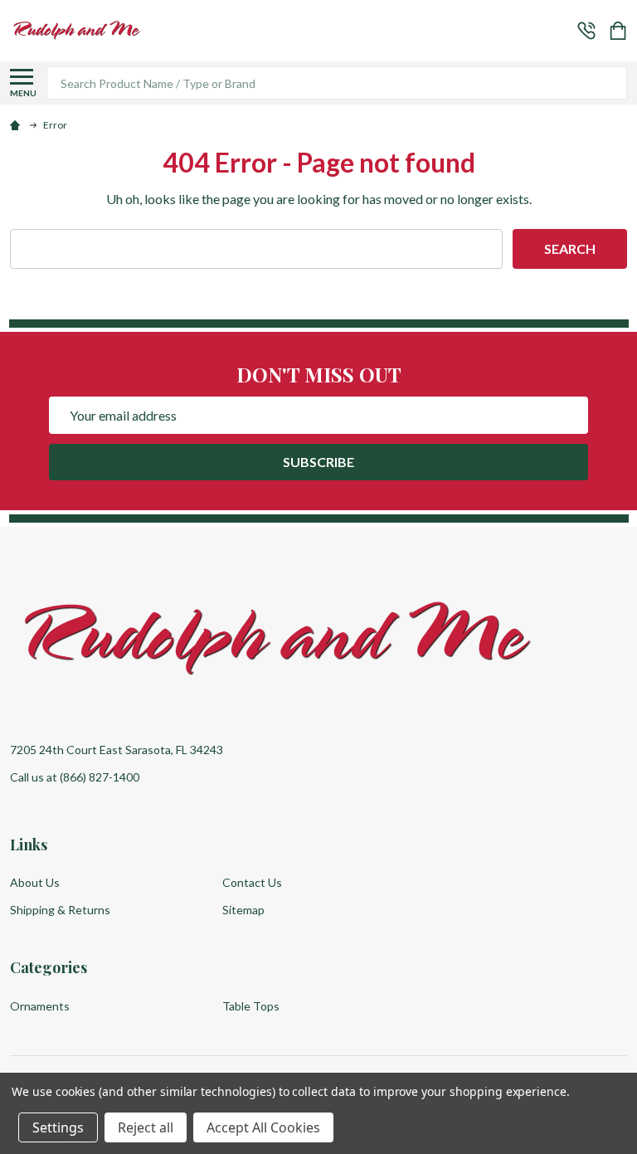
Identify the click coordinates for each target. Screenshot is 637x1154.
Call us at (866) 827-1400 (74, 777)
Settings (58, 1127)
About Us (35, 882)
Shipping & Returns (60, 910)
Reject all (145, 1127)
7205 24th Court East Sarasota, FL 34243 (116, 750)
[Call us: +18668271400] (586, 30)
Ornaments (40, 1006)
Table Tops (251, 1006)
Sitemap (243, 910)
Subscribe (318, 462)
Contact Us (252, 882)
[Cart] (619, 30)
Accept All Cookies (263, 1127)
